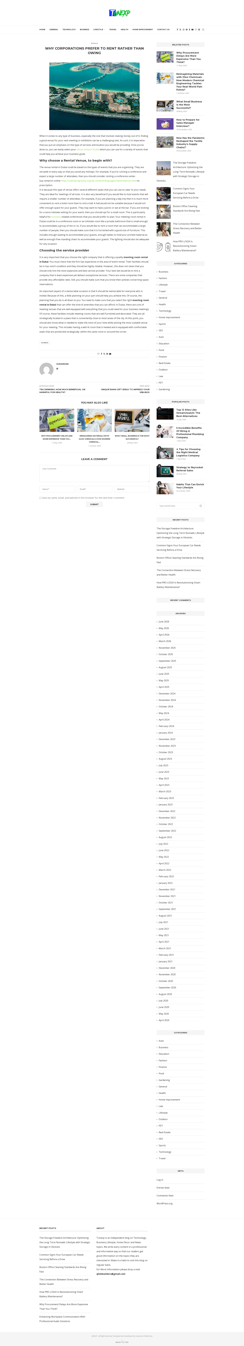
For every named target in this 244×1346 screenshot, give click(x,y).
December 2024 (167, 693)
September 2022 (167, 830)
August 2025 (165, 667)
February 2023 (166, 798)
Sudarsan (91, 57)
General (53, 29)
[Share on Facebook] (101, 353)
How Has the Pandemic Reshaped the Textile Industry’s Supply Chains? (190, 143)
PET (161, 382)
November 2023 (167, 745)
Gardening (164, 389)
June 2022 (164, 850)
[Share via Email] (110, 353)
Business (84, 29)
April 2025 (164, 686)
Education (164, 343)
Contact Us (163, 29)
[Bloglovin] (196, 29)
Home (42, 29)
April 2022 (164, 863)
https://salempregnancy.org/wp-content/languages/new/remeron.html (98, 180)
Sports (162, 324)
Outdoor (163, 369)
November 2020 (167, 974)
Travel (112, 29)
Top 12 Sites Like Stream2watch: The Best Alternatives (188, 412)
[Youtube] (192, 29)
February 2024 (166, 726)
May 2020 (164, 1013)
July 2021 (163, 922)
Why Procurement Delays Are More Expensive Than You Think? (188, 57)
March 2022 (165, 869)
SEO (161, 330)
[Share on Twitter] (104, 353)
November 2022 (167, 817)
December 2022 (167, 811)
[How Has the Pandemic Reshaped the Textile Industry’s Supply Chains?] (165, 142)
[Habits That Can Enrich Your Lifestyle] (165, 488)
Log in (160, 1179)
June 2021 (164, 928)
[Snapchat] (199, 29)
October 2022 (166, 824)
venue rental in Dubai (87, 149)
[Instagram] (183, 29)
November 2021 (167, 896)
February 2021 (166, 954)
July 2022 (163, 843)
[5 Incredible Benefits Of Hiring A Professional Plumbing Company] (165, 432)
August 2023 (165, 758)
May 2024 (164, 713)
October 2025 (166, 654)
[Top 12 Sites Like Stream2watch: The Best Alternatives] (165, 414)
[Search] (203, 29)
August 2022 (165, 837)
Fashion (163, 278)
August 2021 (165, 915)
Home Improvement (142, 29)
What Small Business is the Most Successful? (189, 104)
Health (124, 29)
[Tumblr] (189, 29)
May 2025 (164, 680)
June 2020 (164, 1007)
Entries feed (163, 1187)
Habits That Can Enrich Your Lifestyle (190, 486)
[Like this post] (98, 353)
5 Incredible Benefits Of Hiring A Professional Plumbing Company (190, 433)
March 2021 (165, 948)
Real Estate (164, 363)
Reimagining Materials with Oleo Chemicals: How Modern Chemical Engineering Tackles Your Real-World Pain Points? (190, 82)
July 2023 (163, 765)
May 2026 (164, 628)
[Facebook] (177, 29)
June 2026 (164, 621)
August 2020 (165, 994)
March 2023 (165, 791)
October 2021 (166, 902)
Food (161, 350)
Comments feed (165, 1195)
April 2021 (164, 941)
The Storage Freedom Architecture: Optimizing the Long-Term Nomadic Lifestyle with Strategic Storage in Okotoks (180, 171)
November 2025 (167, 647)
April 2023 (164, 785)
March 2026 (165, 641)
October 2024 (166, 706)
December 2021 (167, 889)
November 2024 (167, 700)
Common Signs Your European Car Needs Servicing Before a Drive (186, 193)
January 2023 (166, 804)
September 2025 (167, 660)
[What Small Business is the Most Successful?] (132, 420)
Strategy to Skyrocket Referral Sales (189, 469)
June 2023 (164, 771)
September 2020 (167, 987)
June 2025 (164, 673)
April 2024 (164, 719)
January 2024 (166, 732)
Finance (163, 356)
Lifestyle (98, 29)
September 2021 (167, 909)
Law (161, 376)
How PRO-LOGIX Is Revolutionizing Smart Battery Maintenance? (184, 246)
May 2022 (164, 856)
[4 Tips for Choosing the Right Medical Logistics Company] (165, 453)
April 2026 (164, 634)
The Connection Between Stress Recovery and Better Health (187, 228)
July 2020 (163, 1000)
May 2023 (164, 778)
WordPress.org (165, 1203)
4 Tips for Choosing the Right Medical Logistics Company (188, 452)
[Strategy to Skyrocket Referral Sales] (165, 471)
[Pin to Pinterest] (107, 353)
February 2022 (166, 876)
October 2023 (166, 752)
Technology (69, 29)
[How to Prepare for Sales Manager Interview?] (165, 124)
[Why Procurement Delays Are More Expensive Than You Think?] (56, 420)
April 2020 (164, 1020)
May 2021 (164, 935)
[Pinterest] (187, 29)
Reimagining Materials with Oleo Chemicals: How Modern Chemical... (94, 439)
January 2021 (166, 961)
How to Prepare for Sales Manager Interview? (188, 122)
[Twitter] (180, 29)
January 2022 (166, 883)
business (56, 216)
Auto (161, 336)
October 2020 (166, 981)
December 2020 (167, 967)
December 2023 (167, 739)
